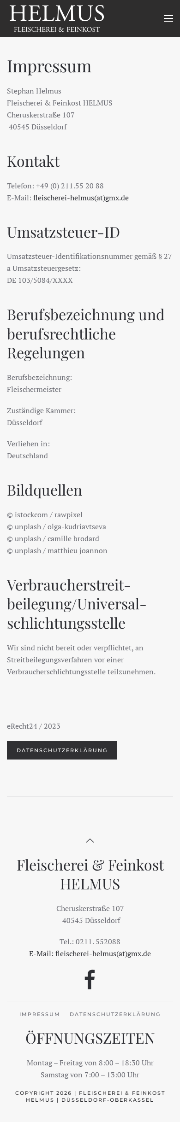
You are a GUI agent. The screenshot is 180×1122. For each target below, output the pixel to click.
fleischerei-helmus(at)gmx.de (81, 198)
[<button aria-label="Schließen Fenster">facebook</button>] (90, 979)
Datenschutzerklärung (62, 750)
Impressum (39, 1014)
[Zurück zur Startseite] (57, 18)
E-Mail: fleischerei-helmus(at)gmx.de (90, 953)
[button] (168, 18)
